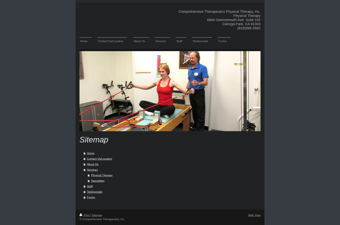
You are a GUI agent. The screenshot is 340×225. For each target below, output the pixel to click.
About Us (92, 164)
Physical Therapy (102, 175)
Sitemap (97, 215)
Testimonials (94, 191)
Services (92, 169)
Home (90, 153)
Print (86, 215)
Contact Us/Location (99, 158)
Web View (254, 215)
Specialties (97, 180)
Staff (90, 186)
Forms (91, 197)
